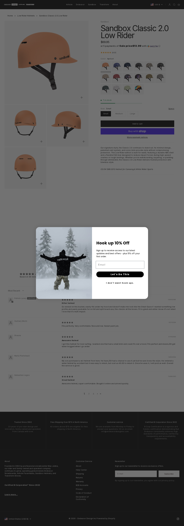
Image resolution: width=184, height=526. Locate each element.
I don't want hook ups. (120, 283)
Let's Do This (120, 274)
